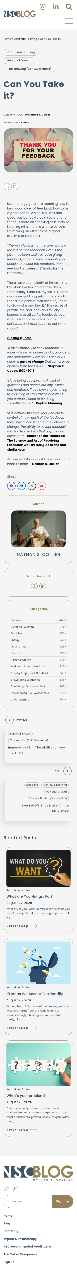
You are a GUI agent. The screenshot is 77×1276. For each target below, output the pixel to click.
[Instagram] (34, 586)
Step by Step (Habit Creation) (38, 673)
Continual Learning (25, 39)
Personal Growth (19, 60)
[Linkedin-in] (15, 1188)
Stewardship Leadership (38, 680)
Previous (21, 720)
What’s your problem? (26, 1095)
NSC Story (11, 1231)
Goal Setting (38, 646)
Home (7, 39)
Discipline (38, 633)
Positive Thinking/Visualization (38, 666)
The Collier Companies (20, 1254)
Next (58, 771)
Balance (38, 620)
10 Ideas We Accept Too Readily (34, 993)
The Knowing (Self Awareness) (29, 69)
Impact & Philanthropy (20, 1239)
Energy (38, 640)
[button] (69, 20)
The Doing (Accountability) (38, 686)
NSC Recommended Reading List (27, 1246)
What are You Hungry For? (29, 896)
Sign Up (9, 1262)
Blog (7, 1223)
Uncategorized (38, 699)
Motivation (38, 653)
